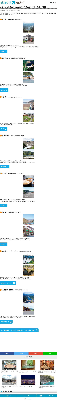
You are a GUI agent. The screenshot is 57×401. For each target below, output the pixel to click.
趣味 (41, 395)
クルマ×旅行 (17, 10)
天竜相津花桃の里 (5, 321)
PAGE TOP (29, 399)
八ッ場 (2, 205)
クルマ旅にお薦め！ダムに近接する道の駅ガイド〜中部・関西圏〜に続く (18, 330)
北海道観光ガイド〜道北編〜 (26, 386)
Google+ (36, 353)
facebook (7, 353)
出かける (8, 395)
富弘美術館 (3, 166)
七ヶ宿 (2, 128)
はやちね (3, 90)
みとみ (2, 244)
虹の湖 (2, 51)
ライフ (51, 395)
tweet (21, 353)
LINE (50, 353)
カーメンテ (26, 395)
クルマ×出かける (10, 10)
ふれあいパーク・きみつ (6, 283)
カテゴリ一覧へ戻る (7, 391)
